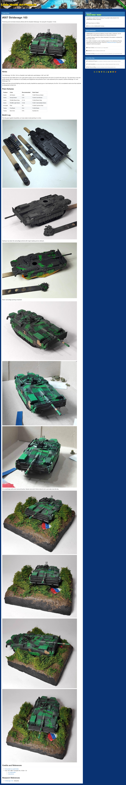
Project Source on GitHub (94, 23)
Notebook (96, 50)
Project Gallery (97, 47)
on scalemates (12, 772)
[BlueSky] (99, 72)
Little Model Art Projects (18, 4)
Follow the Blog (104, 53)
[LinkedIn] (113, 72)
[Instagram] (97, 72)
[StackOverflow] (106, 72)
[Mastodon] (102, 72)
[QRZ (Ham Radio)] (108, 72)
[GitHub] (104, 72)
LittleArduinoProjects (111, 42)
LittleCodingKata (103, 64)
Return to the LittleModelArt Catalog (95, 26)
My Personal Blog (102, 67)
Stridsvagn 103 (9, 781)
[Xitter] (115, 72)
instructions (11, 774)
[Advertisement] (105, 83)
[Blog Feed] (94, 72)
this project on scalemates (12, 769)
